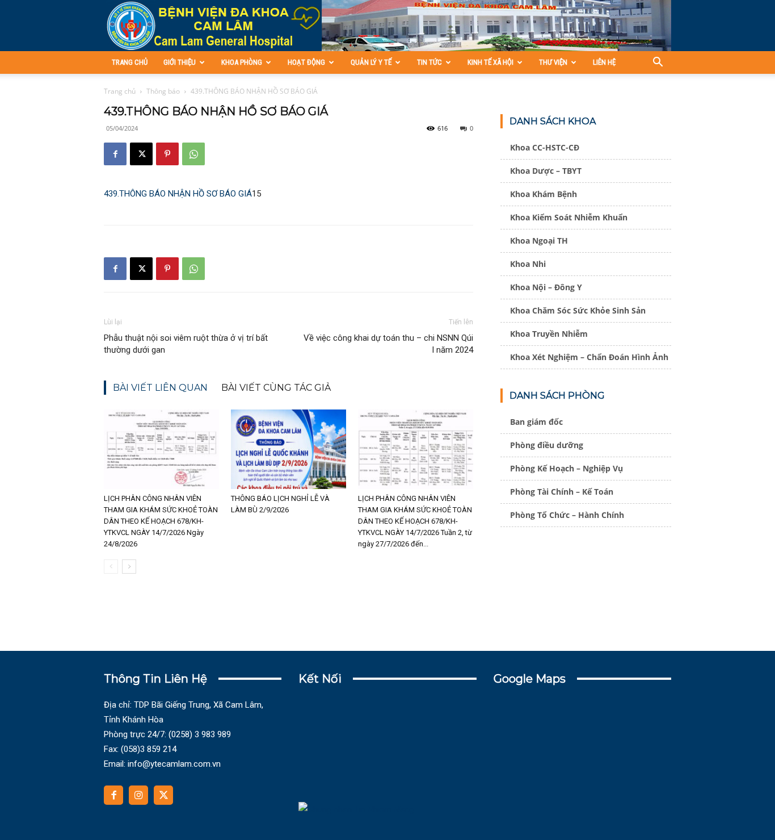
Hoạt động (306, 62)
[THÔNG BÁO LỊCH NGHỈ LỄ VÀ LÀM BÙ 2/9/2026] (288, 449)
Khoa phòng (241, 62)
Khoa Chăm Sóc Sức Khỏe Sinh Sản (578, 310)
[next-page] (129, 566)
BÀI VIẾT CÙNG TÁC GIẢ (276, 387)
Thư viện (553, 62)
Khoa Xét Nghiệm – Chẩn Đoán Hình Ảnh (589, 357)
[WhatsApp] (193, 154)
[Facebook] (115, 154)
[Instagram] (138, 795)
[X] (141, 154)
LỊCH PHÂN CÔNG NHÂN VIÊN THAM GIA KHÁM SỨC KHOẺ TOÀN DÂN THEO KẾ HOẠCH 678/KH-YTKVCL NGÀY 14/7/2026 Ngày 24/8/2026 (161, 521)
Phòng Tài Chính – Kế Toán (561, 491)
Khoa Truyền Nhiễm (549, 333)
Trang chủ (130, 62)
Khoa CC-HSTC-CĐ (544, 147)
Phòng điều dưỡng (546, 445)
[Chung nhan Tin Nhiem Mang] (356, 809)
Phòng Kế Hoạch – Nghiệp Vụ (566, 468)
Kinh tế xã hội (490, 62)
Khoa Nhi (528, 263)
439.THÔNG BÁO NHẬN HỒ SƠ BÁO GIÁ (178, 194)
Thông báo (163, 91)
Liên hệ (604, 62)
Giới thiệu (179, 62)
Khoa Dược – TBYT (546, 170)
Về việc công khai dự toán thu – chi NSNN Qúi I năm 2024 (388, 344)
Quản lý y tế (371, 62)
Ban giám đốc (536, 421)
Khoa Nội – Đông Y (546, 287)
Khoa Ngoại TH (539, 240)
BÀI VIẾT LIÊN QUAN (160, 387)
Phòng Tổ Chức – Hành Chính (567, 514)
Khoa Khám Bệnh (543, 194)
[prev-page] (111, 566)
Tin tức (429, 62)
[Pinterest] (167, 154)
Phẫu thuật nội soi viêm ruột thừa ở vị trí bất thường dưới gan (186, 344)
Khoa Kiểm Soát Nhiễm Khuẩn (568, 217)
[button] (657, 63)
